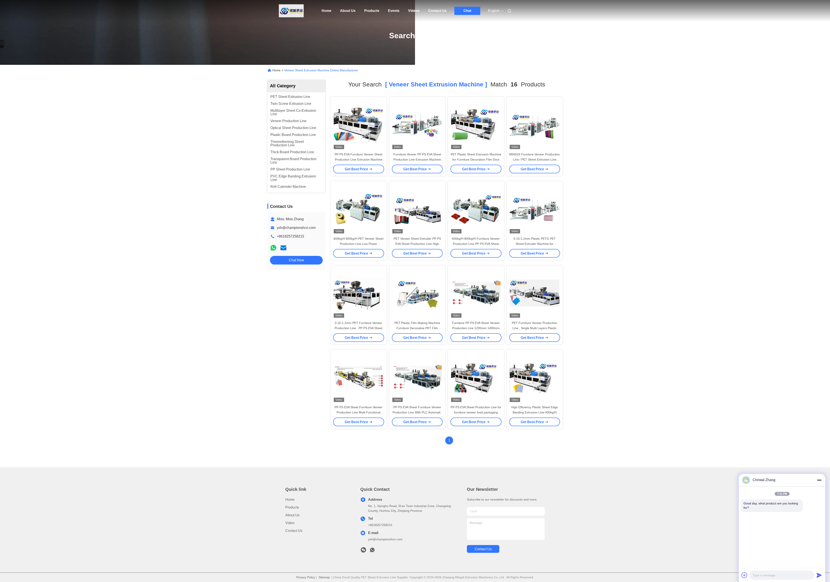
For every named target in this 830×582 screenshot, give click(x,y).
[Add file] (744, 575)
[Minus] (819, 480)
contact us (483, 549)
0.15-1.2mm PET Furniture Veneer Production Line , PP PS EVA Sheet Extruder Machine (358, 328)
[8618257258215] (372, 551)
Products (371, 11)
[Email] (283, 248)
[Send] (819, 575)
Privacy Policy (305, 577)
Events (393, 11)
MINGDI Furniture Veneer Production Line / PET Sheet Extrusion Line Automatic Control (534, 159)
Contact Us (437, 11)
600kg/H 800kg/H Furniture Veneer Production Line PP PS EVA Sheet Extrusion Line (476, 244)
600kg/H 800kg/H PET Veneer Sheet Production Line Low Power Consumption (358, 244)
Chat (467, 11)
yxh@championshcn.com (296, 228)
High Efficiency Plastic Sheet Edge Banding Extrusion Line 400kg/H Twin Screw (534, 412)
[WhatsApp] (273, 248)
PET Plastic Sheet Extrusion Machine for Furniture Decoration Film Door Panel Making (476, 159)
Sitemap (324, 577)
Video (289, 523)
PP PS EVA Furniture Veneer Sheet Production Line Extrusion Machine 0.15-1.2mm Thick (358, 159)
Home (326, 11)
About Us (348, 11)
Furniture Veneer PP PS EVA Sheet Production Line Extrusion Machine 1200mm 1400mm (417, 159)
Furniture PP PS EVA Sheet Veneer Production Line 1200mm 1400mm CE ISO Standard (476, 328)
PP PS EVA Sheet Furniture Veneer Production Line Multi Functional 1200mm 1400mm (358, 412)
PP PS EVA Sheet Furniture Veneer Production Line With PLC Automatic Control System (417, 412)
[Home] (291, 10)
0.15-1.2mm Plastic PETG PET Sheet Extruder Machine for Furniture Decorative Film (535, 244)
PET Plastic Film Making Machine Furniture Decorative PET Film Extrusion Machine (417, 328)
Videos (414, 11)
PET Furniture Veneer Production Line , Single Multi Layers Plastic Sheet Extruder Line (534, 328)
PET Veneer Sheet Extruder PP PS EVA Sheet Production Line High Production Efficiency (417, 244)
